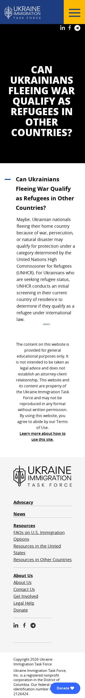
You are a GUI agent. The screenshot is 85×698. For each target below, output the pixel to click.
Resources (24, 526)
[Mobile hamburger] (74, 13)
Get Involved (25, 596)
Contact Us (24, 589)
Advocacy (23, 502)
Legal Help (23, 603)
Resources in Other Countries (42, 559)
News (19, 514)
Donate (20, 610)
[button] (42, 193)
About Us (23, 576)
